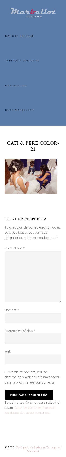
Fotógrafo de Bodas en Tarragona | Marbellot (33, 12)
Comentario (15, 248)
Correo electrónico (20, 331)
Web (8, 351)
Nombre (12, 310)
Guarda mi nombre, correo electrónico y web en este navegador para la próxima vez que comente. (32, 377)
